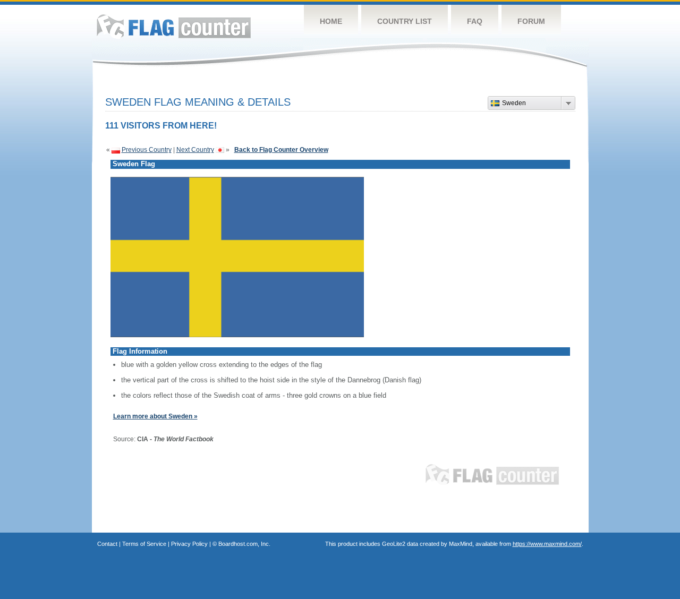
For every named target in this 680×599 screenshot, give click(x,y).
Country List (404, 21)
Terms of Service (144, 544)
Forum (531, 21)
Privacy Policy (189, 544)
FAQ (474, 21)
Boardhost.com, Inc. (244, 544)
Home (331, 21)
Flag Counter (174, 26)
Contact (107, 544)
